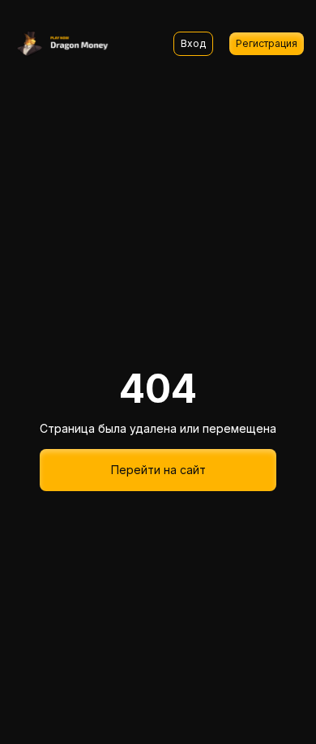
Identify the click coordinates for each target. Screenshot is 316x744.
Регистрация (266, 43)
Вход (193, 43)
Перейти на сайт (158, 470)
